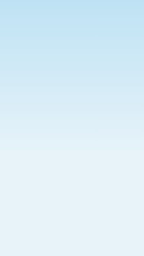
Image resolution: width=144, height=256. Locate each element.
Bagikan (118, 126)
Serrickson (21, 145)
